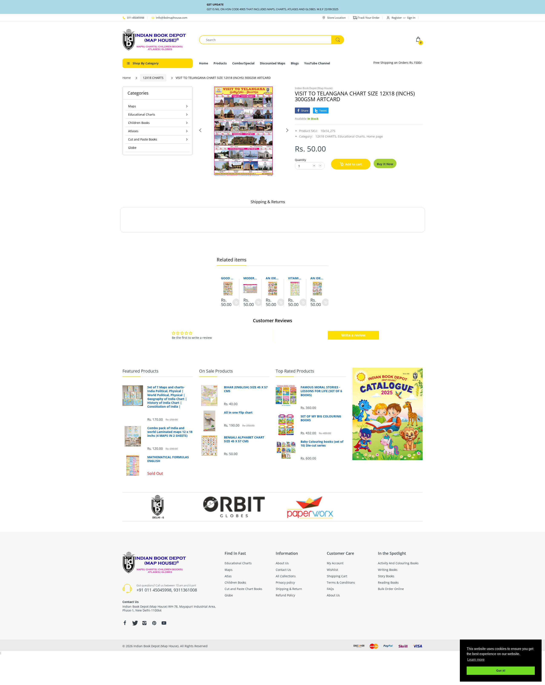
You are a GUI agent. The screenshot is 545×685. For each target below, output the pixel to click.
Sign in (411, 18)
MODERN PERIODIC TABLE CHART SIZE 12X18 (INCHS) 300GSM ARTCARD (250, 278)
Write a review (353, 335)
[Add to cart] (236, 302)
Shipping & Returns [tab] (268, 201)
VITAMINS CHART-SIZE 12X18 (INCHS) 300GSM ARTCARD (295, 278)
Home (126, 78)
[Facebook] (124, 623)
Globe (132, 148)
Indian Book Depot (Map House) (314, 88)
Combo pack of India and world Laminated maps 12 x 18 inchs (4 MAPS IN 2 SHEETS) (169, 432)
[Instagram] (144, 623)
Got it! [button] (500, 670)
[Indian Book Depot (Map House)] (154, 39)
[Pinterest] (154, 623)
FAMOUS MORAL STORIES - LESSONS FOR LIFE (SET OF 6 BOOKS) (321, 391)
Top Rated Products (295, 371)
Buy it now (385, 164)
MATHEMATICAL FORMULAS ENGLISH (168, 459)
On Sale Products (216, 371)
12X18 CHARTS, (326, 136)
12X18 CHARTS (153, 78)
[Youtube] (164, 623)
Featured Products (140, 371)
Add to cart (353, 164)
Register (396, 18)
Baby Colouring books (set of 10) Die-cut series (322, 443)
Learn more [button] (476, 659)
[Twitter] (134, 623)
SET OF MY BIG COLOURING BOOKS (321, 418)
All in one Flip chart (238, 412)
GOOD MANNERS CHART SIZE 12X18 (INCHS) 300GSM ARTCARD (228, 278)
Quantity (300, 160)
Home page (375, 136)
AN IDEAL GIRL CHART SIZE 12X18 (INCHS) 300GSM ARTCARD (273, 278)
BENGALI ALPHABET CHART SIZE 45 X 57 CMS (244, 439)
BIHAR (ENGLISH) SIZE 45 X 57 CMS (246, 389)
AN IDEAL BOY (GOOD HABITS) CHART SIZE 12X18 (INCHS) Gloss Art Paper (317, 278)
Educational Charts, (352, 136)
